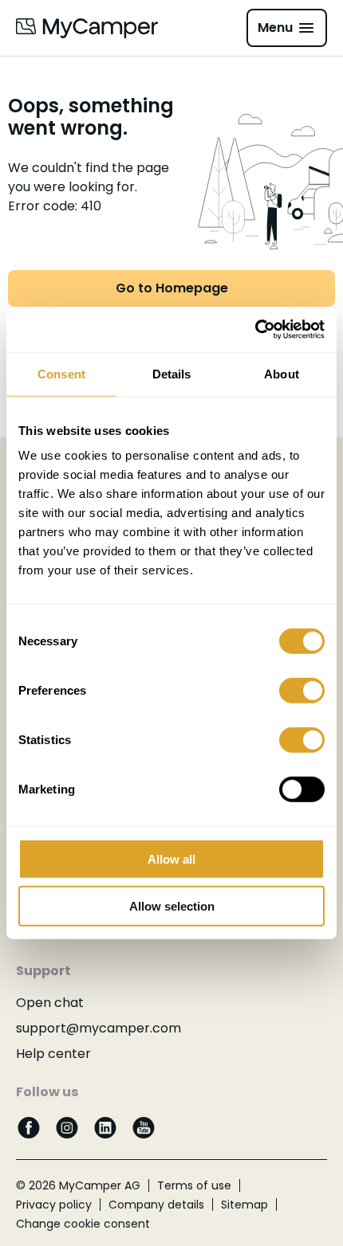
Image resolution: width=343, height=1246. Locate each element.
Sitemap (244, 1205)
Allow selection (172, 905)
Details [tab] (171, 373)
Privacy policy (54, 1205)
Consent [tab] (61, 373)
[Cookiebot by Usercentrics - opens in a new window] (255, 329)
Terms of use (194, 1185)
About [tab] (281, 373)
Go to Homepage (172, 288)
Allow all (171, 859)
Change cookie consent (83, 1224)
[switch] (302, 690)
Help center (53, 1053)
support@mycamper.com (98, 1028)
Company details (156, 1205)
